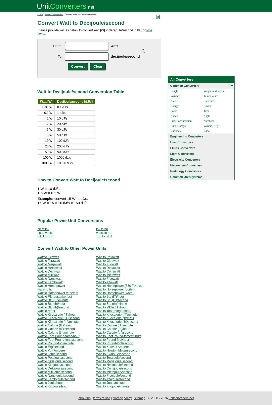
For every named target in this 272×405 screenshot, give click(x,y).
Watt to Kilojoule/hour (52, 386)
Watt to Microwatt (108, 275)
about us (84, 398)
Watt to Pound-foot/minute (55, 343)
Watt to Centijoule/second (114, 368)
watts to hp (103, 232)
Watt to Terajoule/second (113, 357)
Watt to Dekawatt (108, 268)
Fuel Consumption (181, 121)
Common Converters (184, 85)
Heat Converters (181, 142)
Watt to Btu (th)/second (53, 307)
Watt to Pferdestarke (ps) (54, 296)
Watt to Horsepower (51, 285)
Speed (174, 116)
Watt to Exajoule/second (113, 354)
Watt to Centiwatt (108, 271)
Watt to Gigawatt (107, 260)
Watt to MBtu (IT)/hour (111, 307)
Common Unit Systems (186, 177)
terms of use (101, 398)
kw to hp (102, 229)
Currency (176, 130)
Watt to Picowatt (107, 278)
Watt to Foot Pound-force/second (60, 339)
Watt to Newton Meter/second (116, 350)
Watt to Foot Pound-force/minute (118, 336)
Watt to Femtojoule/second (56, 379)
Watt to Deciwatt (48, 271)
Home (40, 14)
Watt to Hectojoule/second (114, 364)
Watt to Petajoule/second (54, 357)
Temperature (211, 96)
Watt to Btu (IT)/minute (52, 300)
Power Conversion (54, 14)
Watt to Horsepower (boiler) (115, 289)
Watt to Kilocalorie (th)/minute (58, 321)
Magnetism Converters (186, 165)
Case (207, 130)
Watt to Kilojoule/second (54, 364)
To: (60, 56)
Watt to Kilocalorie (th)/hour (115, 318)
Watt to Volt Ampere (51, 350)
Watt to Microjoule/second (114, 372)
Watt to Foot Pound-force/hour (58, 336)
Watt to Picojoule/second (113, 375)
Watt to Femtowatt (50, 282)
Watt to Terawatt (48, 260)
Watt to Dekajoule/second (55, 368)
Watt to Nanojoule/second (55, 375)
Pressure (209, 101)
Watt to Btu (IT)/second (112, 300)
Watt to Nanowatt (49, 278)
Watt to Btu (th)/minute (111, 303)
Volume (175, 96)
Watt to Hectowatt (49, 268)
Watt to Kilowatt (107, 264)
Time (206, 111)
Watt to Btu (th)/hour (51, 303)
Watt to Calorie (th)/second (114, 332)
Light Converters (182, 153)
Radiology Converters (185, 171)
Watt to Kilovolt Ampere (112, 347)
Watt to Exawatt (48, 257)
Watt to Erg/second (50, 347)
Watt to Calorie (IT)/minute (114, 325)
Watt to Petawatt (107, 257)
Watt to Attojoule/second (113, 379)
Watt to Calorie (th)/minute (55, 332)
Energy (175, 106)
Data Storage (178, 125)
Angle (207, 116)
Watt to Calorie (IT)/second (56, 329)
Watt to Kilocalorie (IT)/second (58, 318)
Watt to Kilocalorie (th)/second (117, 321)
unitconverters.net (181, 398)
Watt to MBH (46, 311)
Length (174, 91)
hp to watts (45, 232)
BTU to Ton (45, 236)
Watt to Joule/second (52, 354)
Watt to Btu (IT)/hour (110, 296)
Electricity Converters (185, 159)
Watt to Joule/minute (110, 382)
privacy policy (122, 398)
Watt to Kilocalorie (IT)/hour (56, 314)
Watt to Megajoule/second (114, 361)
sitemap (139, 398)
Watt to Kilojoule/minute (112, 386)
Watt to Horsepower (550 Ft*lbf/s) (119, 285)
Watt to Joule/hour (50, 382)
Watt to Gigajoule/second (55, 361)
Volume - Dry (211, 125)
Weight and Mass (214, 91)
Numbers (209, 121)
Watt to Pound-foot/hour (112, 339)
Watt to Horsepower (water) (115, 293)
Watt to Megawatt (49, 264)
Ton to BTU (104, 236)
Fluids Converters (182, 148)
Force (174, 111)
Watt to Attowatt (107, 282)
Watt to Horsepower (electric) (57, 293)
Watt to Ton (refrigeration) (113, 311)
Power (207, 106)
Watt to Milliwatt (48, 275)
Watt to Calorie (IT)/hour (54, 325)
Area (173, 101)
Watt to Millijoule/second (54, 372)
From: (58, 46)
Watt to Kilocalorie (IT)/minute (117, 314)
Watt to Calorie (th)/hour (112, 329)
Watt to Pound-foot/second (114, 343)
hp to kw (43, 229)
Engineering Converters (187, 136)
